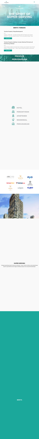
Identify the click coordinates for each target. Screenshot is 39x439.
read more (8, 38)
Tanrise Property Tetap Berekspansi (13, 31)
